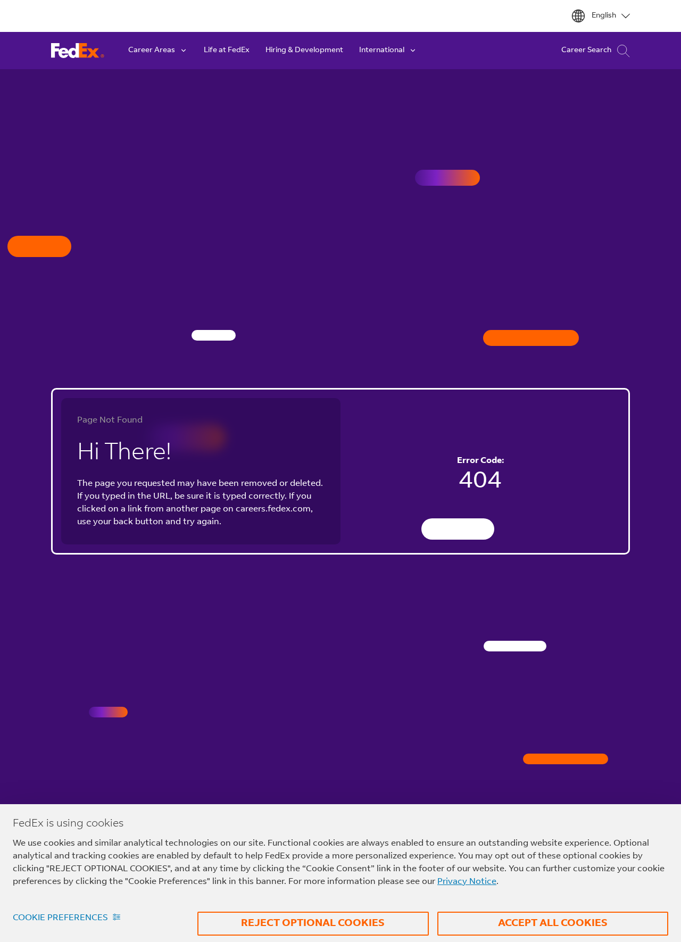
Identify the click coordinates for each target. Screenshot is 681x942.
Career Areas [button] (151, 50)
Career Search (586, 50)
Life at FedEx (227, 50)
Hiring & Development (304, 50)
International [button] (381, 50)
